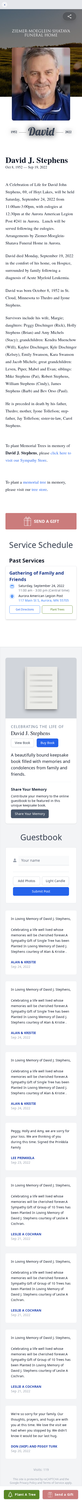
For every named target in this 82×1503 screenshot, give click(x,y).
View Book (22, 743)
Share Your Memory (30, 814)
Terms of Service (53, 1483)
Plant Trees (57, 609)
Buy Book (47, 743)
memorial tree (34, 482)
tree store (39, 489)
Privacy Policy (28, 1483)
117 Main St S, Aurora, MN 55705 (43, 600)
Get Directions (25, 609)
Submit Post (41, 891)
